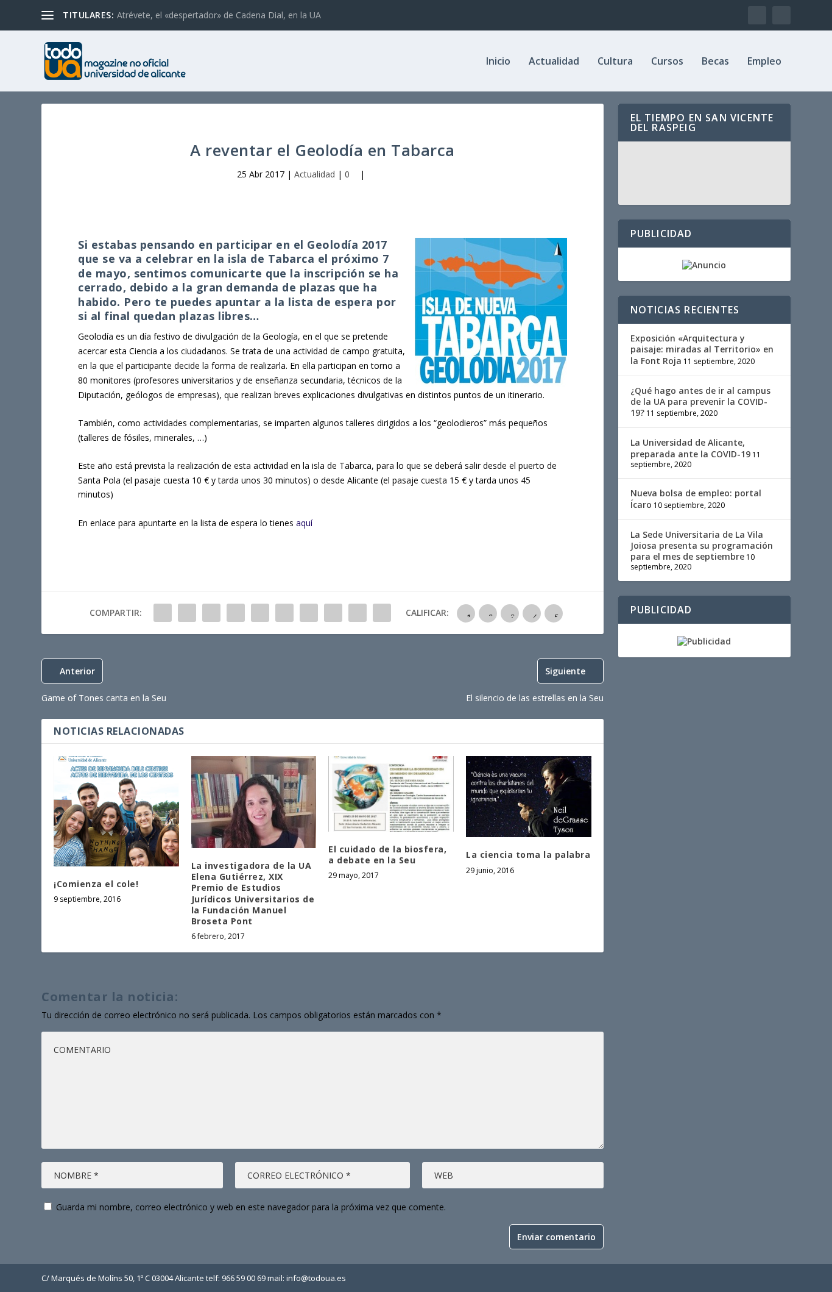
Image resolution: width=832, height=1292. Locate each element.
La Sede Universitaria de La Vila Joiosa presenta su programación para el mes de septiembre (701, 545)
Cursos (667, 62)
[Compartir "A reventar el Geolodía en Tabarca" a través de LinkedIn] (284, 613)
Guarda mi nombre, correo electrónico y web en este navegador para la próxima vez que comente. (251, 1207)
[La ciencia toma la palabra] (528, 796)
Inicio (498, 62)
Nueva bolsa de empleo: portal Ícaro (695, 498)
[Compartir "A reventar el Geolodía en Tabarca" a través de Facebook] (162, 613)
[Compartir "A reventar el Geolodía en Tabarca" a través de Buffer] (309, 613)
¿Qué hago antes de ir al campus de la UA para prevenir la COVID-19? (700, 401)
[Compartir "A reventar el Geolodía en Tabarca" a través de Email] (357, 613)
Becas (715, 62)
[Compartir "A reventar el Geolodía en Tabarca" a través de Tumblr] (236, 613)
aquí (304, 523)
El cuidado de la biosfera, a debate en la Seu (387, 854)
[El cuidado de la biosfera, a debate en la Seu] (391, 793)
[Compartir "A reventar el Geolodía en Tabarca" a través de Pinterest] (260, 613)
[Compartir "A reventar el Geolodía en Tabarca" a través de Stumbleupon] (333, 613)
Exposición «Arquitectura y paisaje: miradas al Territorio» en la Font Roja (702, 349)
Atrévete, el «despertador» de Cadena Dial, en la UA (219, 15)
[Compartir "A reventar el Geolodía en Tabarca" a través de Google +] (211, 613)
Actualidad (554, 62)
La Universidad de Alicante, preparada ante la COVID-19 (690, 448)
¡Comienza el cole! (96, 884)
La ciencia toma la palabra (528, 854)
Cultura (615, 62)
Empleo (764, 62)
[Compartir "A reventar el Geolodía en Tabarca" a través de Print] (382, 613)
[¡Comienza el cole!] (116, 811)
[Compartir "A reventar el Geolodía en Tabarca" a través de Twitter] (187, 613)
